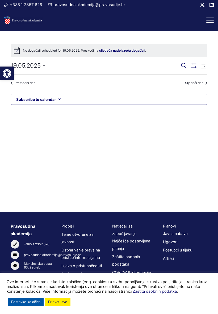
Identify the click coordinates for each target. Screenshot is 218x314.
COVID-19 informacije (131, 272)
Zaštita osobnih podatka (155, 291)
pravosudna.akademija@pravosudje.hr (52, 255)
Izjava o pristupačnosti (81, 265)
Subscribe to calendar (36, 99)
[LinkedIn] (211, 4)
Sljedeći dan (194, 83)
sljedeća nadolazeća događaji (122, 50)
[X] (202, 4)
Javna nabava (175, 233)
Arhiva (168, 258)
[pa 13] (23, 20)
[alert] (109, 50)
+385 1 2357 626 (36, 244)
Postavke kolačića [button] (25, 302)
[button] (210, 20)
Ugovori (170, 241)
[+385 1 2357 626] (17, 244)
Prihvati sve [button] (57, 302)
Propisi (67, 226)
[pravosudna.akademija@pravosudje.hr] (17, 255)
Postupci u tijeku (177, 250)
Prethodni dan (25, 83)
